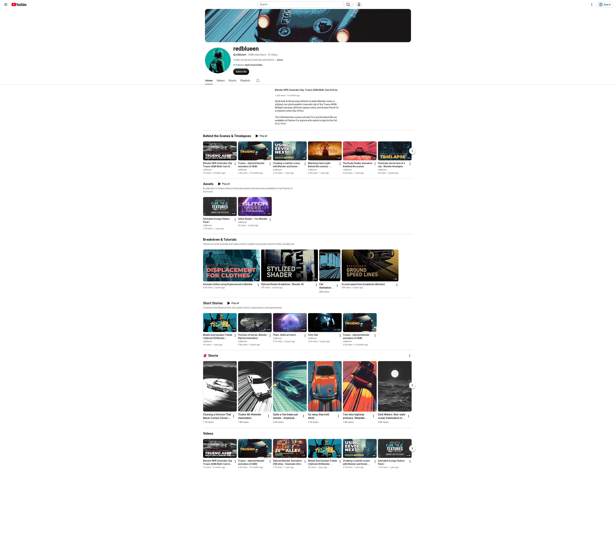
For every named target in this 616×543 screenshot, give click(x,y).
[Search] (348, 4)
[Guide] (6, 4)
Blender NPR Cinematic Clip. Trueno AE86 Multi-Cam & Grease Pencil (307, 90)
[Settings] (592, 4)
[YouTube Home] (19, 4)
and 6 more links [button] (253, 65)
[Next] (412, 151)
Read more (280, 124)
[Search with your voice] (359, 4)
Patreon (239, 65)
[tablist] (308, 80)
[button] (280, 123)
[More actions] (235, 164)
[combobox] (301, 4)
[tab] (209, 80)
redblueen (207, 170)
